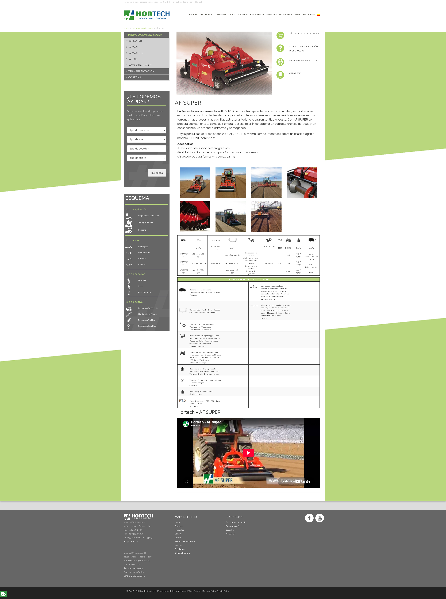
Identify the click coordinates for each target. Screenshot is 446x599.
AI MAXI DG (136, 53)
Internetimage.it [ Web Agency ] (186, 591)
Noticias (178, 545)
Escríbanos (180, 549)
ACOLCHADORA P (140, 65)
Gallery (178, 534)
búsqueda (157, 172)
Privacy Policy (209, 591)
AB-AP (133, 59)
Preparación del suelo (142, 28)
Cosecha (134, 77)
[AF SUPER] (223, 63)
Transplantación (141, 71)
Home (126, 28)
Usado (178, 537)
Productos (179, 530)
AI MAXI (133, 46)
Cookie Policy (223, 591)
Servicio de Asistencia (185, 541)
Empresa (179, 526)
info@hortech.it (138, 576)
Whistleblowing (182, 553)
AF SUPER (135, 40)
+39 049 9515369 (135, 568)
